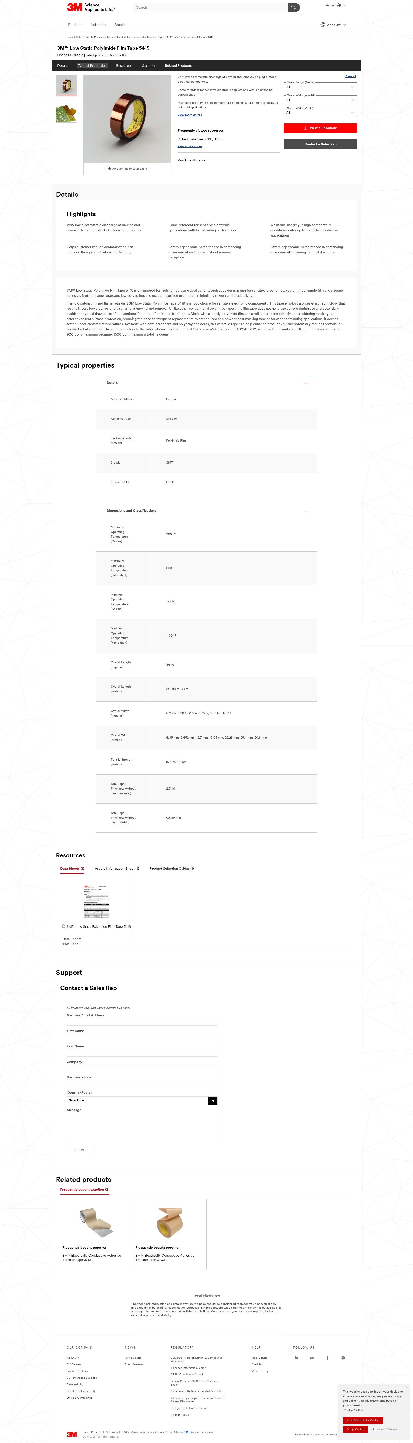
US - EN (331, 6)
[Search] (294, 7)
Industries (98, 25)
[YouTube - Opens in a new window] (312, 1358)
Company (74, 1062)
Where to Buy (260, 1371)
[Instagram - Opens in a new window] (343, 1358)
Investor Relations (77, 1371)
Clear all (350, 76)
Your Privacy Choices (171, 1432)
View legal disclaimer (192, 160)
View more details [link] (190, 115)
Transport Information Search (188, 1368)
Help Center (259, 1357)
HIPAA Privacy (110, 1432)
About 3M (73, 1357)
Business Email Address (86, 1015)
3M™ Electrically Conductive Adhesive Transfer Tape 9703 (165, 1258)
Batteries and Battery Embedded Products (196, 1391)
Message (74, 1110)
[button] (384, 1429)
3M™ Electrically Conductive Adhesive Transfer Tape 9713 (91, 1258)
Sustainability (75, 1384)
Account (333, 25)
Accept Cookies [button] (355, 1429)
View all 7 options (324, 128)
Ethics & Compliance (79, 1398)
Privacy (95, 1432)
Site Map (257, 1364)
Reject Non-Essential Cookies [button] (363, 1420)
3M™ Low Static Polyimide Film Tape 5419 (99, 927)
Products (75, 25)
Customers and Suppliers (82, 1377)
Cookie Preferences (202, 1432)
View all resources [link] (190, 146)
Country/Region (79, 1093)
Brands (120, 25)
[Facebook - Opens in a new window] (327, 1358)
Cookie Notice (353, 1410)
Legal (85, 1432)
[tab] (72, 869)
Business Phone (79, 1077)
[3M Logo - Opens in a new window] (91, 7)
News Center (133, 1357)
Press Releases (134, 1364)
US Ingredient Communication (189, 1408)
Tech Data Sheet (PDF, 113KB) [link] (202, 139)
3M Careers (74, 1364)
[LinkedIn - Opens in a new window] (296, 1358)
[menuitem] (62, 65)
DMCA (125, 1432)
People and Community (81, 1391)
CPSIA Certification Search (187, 1374)
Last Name (75, 1046)
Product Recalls (180, 1415)
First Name (75, 1031)
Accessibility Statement (144, 1432)
